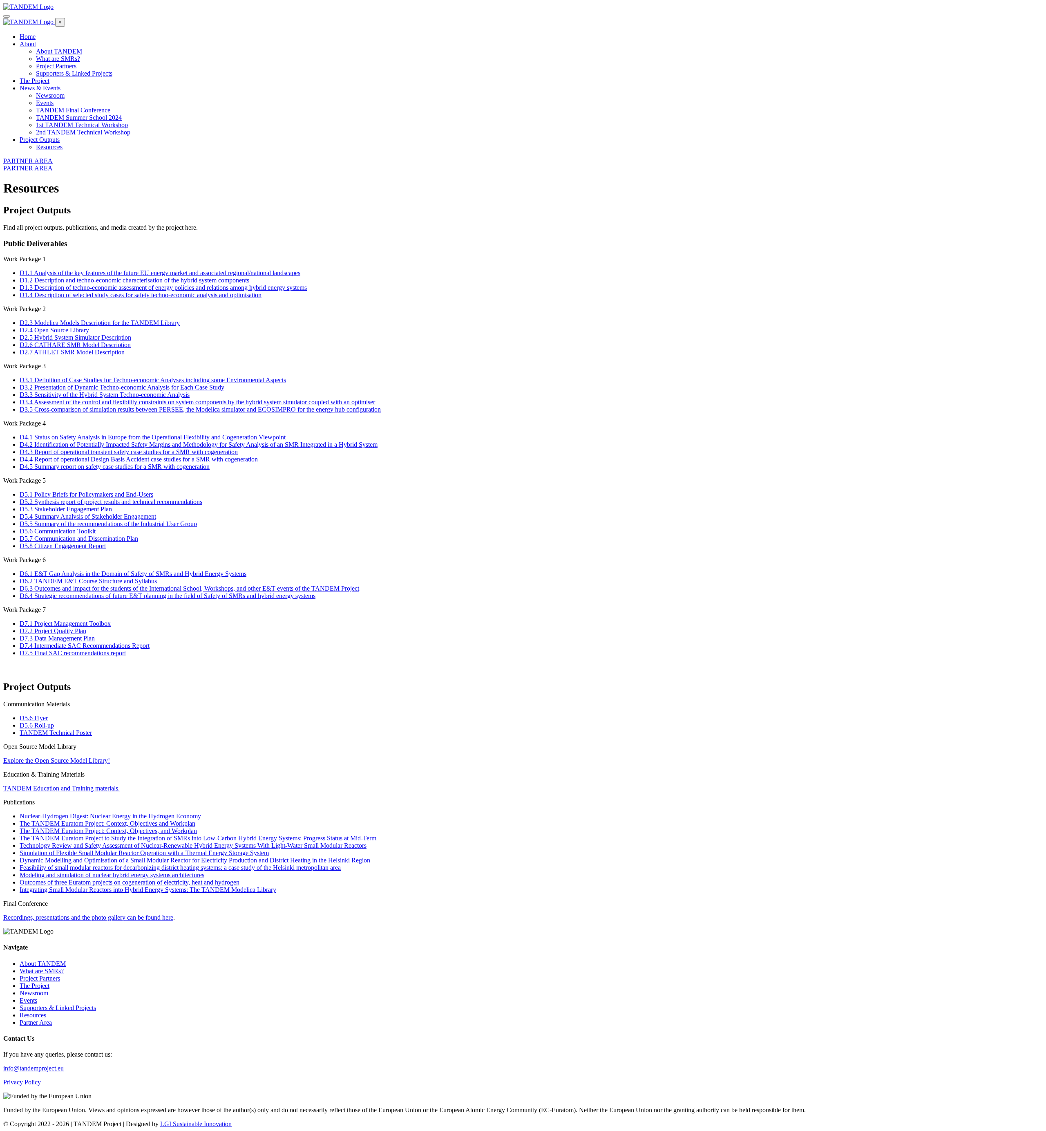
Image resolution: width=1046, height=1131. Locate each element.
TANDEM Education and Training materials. (61, 788)
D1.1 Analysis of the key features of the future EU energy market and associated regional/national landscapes (160, 272)
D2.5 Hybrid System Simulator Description (75, 337)
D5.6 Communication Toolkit (58, 531)
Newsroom (50, 95)
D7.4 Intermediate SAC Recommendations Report (85, 645)
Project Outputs (40, 139)
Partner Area (36, 1022)
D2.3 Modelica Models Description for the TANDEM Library (100, 322)
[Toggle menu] (6, 16)
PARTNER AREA (28, 160)
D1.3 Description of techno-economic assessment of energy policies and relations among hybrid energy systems (163, 287)
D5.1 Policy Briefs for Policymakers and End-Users (86, 494)
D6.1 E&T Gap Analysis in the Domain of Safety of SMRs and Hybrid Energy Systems (133, 573)
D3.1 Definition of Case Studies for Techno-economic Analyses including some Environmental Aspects (153, 379)
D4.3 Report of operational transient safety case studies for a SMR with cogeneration (129, 451)
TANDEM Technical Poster (56, 732)
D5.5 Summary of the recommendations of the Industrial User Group (108, 523)
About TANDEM (59, 51)
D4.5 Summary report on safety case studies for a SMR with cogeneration (115, 466)
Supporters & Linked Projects (74, 73)
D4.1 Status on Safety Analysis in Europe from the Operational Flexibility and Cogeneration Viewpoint (153, 437)
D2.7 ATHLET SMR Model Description (72, 352)
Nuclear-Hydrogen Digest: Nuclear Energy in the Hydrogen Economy (110, 816)
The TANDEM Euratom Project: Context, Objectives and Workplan (107, 823)
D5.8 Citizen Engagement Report (63, 545)
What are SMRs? (58, 58)
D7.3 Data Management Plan (57, 638)
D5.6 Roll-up (37, 725)
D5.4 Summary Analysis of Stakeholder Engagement (88, 516)
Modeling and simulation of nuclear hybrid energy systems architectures (112, 874)
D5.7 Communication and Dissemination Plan (79, 538)
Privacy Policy (22, 1082)
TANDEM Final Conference (73, 110)
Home (28, 36)
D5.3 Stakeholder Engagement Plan (66, 509)
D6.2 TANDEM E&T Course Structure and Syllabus (88, 581)
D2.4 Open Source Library (54, 330)
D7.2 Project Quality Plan (53, 630)
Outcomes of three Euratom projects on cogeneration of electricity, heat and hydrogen (129, 882)
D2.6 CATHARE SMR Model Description (75, 344)
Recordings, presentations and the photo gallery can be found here (88, 917)
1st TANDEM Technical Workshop (82, 124)
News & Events (40, 88)
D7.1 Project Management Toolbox (65, 623)
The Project (34, 80)
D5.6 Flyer (34, 717)
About (28, 43)
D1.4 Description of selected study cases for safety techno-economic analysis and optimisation (141, 294)
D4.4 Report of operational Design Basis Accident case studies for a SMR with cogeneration (139, 459)
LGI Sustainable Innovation (196, 1123)
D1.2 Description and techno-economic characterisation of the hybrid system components (134, 280)
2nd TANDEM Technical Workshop (83, 132)
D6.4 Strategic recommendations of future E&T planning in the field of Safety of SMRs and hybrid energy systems (167, 595)
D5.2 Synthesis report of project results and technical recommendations (111, 501)
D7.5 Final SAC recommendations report (73, 652)
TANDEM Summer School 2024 (79, 117)
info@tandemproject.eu (33, 1068)
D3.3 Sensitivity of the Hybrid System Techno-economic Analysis (105, 394)
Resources (49, 146)
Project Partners (56, 66)
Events (45, 102)
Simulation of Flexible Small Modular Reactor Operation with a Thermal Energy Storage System (144, 852)
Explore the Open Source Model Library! (56, 760)
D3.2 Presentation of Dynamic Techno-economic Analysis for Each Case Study (122, 387)
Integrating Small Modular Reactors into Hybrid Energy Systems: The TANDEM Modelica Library (148, 889)
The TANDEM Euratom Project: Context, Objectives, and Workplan (108, 830)
